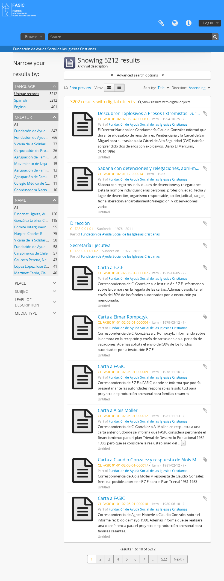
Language (175, 23)
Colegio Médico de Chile (33, 183)
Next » (179, 559)
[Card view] (109, 88)
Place (20, 282)
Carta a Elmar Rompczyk (123, 317)
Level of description (27, 301)
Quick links (188, 23)
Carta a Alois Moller (118, 410)
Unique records (26, 93)
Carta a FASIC (111, 366)
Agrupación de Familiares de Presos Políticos (50, 176)
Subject (22, 290)
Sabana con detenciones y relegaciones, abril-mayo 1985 (156, 168)
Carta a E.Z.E (110, 267)
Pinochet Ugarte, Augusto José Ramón (45, 213)
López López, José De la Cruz (37, 266)
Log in (208, 22)
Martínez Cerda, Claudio (33, 272)
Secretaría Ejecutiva (90, 245)
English (20, 106)
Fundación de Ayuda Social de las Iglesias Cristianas (148, 124)
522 (164, 559)
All (16, 124)
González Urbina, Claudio (34, 220)
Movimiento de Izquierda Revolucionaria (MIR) (52, 163)
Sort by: (149, 87)
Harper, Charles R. (28, 233)
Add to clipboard (205, 113)
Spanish (20, 100)
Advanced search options (137, 75)
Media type (26, 312)
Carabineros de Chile (31, 253)
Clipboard (161, 23)
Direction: (179, 87)
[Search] (215, 36)
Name (20, 199)
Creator (23, 116)
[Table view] (119, 88)
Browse (31, 36)
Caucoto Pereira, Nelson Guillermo (42, 259)
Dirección (80, 223)
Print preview (80, 87)
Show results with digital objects (165, 102)
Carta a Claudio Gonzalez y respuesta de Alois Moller (151, 460)
